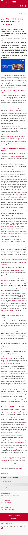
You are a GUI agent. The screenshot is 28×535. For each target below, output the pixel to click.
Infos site (10, 515)
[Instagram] (14, 526)
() (8, 206)
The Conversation (20, 467)
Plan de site (17, 515)
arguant (10, 196)
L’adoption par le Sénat (17, 168)
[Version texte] (21, 13)
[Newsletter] (21, 526)
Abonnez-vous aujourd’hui (14, 110)
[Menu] (2, 2)
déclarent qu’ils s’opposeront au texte (12, 247)
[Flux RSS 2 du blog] (18, 526)
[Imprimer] (19, 13)
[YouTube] (11, 526)
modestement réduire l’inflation (18, 300)
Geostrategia (4, 487)
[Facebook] (1, 526)
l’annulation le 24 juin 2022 (14, 412)
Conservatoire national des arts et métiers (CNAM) (12, 458)
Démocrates (5, 270)
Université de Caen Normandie (17, 463)
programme (15, 97)
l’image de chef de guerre (15, 138)
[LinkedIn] (8, 526)
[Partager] (26, 13)
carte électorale (10, 381)
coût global (14, 336)
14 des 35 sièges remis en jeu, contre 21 (16, 398)
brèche (13, 139)
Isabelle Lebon (4, 460)
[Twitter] (4, 526)
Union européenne (6, 481)
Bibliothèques (14, 518)
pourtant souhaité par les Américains (15, 136)
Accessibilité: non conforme (14, 517)
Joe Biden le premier (14, 270)
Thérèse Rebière (4, 457)
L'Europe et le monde (11, 10)
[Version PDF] (24, 13)
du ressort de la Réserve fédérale (9, 310)
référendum (19, 439)
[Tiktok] (24, 526)
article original (19, 468)
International (21, 10)
